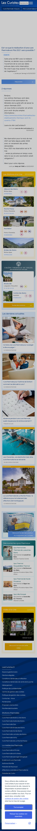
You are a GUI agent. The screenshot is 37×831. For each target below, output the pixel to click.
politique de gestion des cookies (16, 798)
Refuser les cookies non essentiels (18, 815)
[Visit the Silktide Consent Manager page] (29, 823)
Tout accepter (18, 807)
